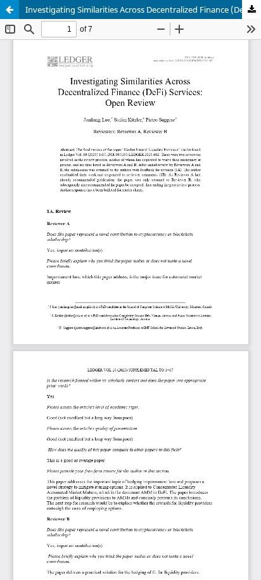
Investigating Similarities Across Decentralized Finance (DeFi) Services (143, 9)
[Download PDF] (251, 9)
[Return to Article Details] (9, 9)
